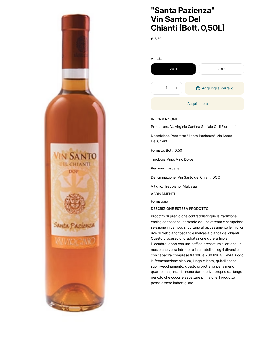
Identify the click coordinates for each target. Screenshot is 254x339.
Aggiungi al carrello (217, 88)
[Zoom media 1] (74, 162)
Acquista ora (197, 104)
